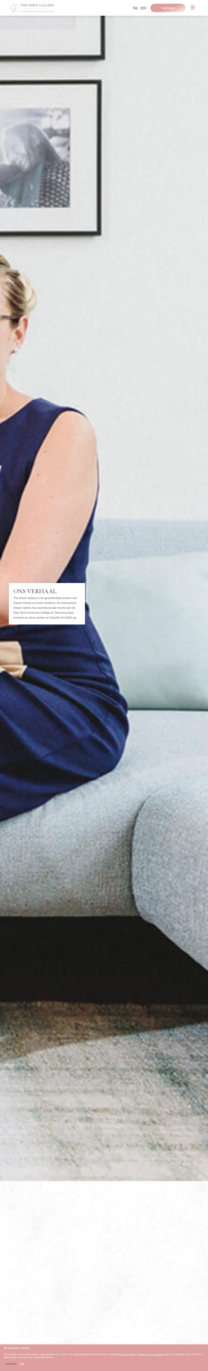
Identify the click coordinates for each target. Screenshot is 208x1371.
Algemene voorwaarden (151, 1354)
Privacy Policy (127, 1354)
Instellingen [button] (11, 1363)
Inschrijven (167, 8)
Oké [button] (22, 1363)
